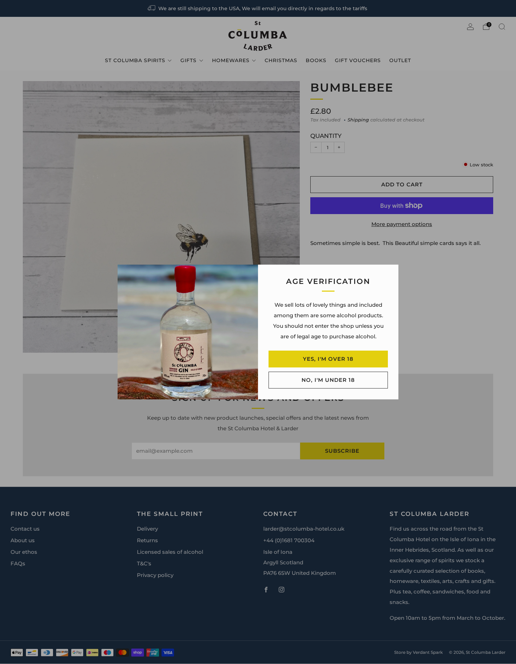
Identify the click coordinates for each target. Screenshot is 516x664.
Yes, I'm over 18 (328, 359)
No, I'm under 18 (328, 380)
